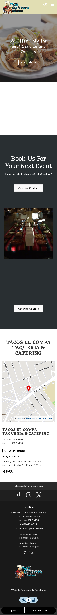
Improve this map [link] (45, 418)
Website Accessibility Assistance (28, 589)
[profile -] (45, 4)
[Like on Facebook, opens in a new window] (4, 471)
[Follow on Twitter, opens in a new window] (11, 471)
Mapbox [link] (20, 418)
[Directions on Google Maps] (28, 390)
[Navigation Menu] (52, 4)
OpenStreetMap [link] (31, 418)
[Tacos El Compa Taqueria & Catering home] (16, 7)
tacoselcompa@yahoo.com (28, 528)
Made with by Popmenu (22, 486)
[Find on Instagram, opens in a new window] (8, 471)
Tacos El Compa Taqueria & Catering (28, 572)
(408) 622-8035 (28, 524)
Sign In (12, 610)
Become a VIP (40, 610)
